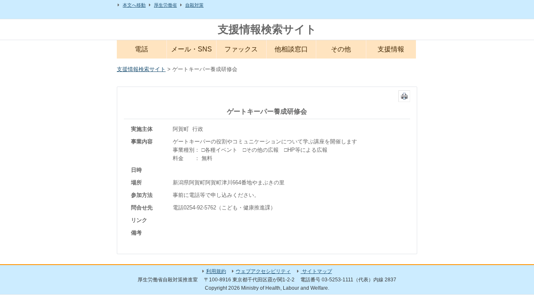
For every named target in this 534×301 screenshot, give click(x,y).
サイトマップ (316, 271)
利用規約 (216, 271)
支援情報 (391, 49)
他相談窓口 (291, 49)
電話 (141, 49)
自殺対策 (194, 5)
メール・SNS (191, 49)
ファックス (241, 49)
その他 (341, 49)
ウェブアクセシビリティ (263, 271)
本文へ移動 (134, 5)
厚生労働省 (165, 5)
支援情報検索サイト (267, 29)
